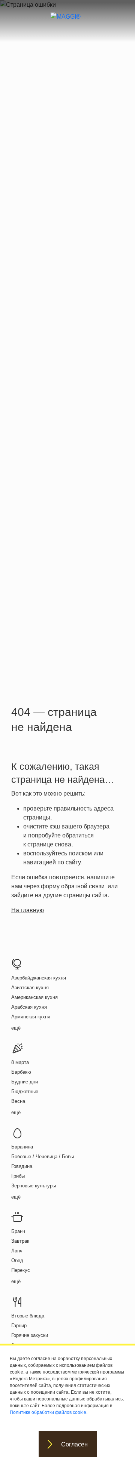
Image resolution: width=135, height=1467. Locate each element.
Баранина (22, 1147)
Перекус (20, 1270)
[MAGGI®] (68, 23)
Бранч (18, 1231)
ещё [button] (16, 1028)
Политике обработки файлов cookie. (48, 1412)
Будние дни (24, 1082)
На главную (27, 910)
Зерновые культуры (33, 1185)
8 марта (20, 1062)
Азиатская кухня (30, 987)
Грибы (18, 1176)
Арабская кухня (29, 1007)
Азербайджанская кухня (38, 978)
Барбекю (21, 1072)
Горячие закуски (29, 1335)
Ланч (16, 1251)
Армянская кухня (30, 1016)
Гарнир (19, 1325)
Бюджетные (24, 1091)
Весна (18, 1101)
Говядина (21, 1166)
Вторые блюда (27, 1316)
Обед (17, 1260)
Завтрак (20, 1241)
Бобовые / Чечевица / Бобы (42, 1156)
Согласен (74, 1444)
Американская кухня (34, 997)
